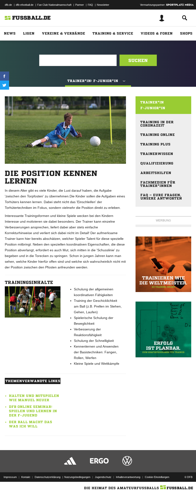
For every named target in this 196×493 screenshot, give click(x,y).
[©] (163, 264)
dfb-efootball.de (24, 4)
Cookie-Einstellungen (157, 477)
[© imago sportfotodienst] (32, 302)
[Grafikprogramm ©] (163, 329)
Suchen (138, 60)
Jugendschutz (103, 477)
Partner (79, 4)
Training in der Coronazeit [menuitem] (157, 123)
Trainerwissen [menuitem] (156, 153)
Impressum (10, 477)
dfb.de (8, 4)
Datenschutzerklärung (47, 477)
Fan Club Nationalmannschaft (54, 4)
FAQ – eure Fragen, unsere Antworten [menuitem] (161, 196)
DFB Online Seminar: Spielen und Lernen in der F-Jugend (33, 411)
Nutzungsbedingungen (77, 477)
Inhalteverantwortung (128, 477)
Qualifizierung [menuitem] (156, 163)
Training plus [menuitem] (155, 144)
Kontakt (25, 477)
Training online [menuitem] (157, 134)
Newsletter (103, 4)
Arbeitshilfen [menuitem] (155, 173)
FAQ (90, 4)
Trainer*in (152, 102)
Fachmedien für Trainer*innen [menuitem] (157, 184)
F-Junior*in (152, 108)
